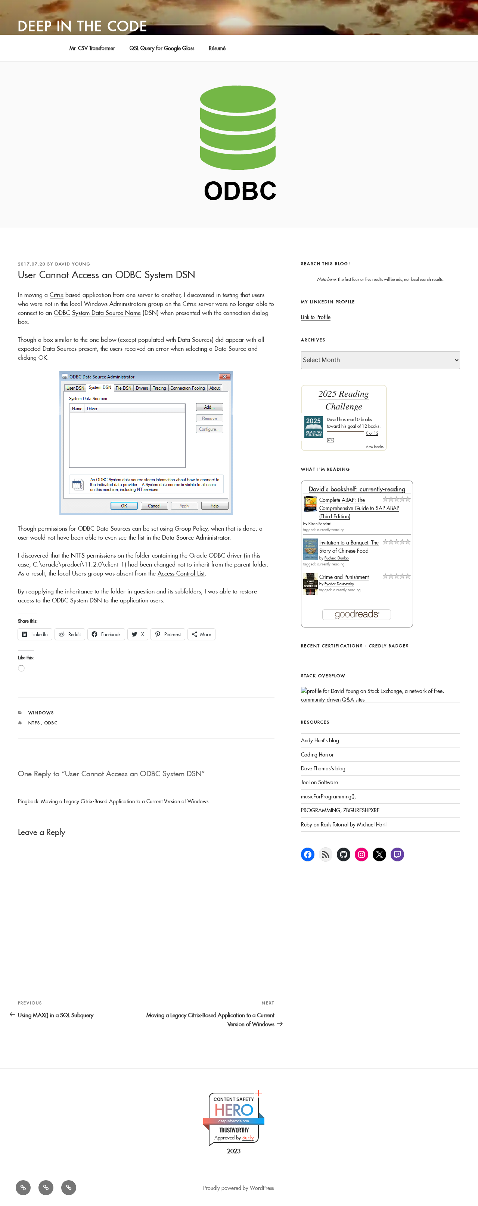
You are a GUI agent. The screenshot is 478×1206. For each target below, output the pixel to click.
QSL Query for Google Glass (162, 48)
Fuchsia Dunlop (337, 558)
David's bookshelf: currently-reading (357, 489)
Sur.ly (248, 1138)
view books (375, 446)
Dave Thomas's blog (323, 768)
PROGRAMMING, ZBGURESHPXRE (340, 810)
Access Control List (181, 573)
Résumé (217, 48)
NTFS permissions (93, 555)
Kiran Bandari (320, 523)
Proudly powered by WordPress (238, 1188)
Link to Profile (315, 317)
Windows (41, 712)
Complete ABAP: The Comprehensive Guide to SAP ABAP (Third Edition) (359, 508)
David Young (73, 264)
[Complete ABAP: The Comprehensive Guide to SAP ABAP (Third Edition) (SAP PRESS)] (310, 510)
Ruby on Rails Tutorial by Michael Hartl (344, 824)
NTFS (34, 722)
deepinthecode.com (233, 1120)
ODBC (62, 312)
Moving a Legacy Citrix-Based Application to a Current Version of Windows (124, 801)
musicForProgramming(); (328, 796)
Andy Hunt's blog (320, 740)
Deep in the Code (83, 26)
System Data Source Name (106, 312)
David (332, 419)
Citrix (56, 294)
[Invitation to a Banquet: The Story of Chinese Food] (310, 558)
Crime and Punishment (344, 577)
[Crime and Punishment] (310, 593)
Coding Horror (317, 754)
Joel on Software (319, 782)
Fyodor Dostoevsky (339, 583)
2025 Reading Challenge (344, 399)
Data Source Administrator (196, 537)
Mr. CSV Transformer (92, 48)
